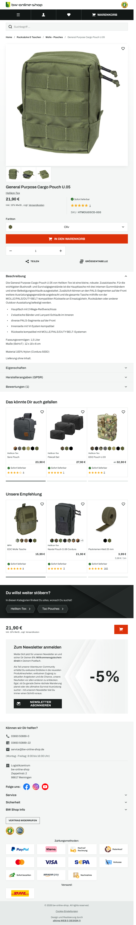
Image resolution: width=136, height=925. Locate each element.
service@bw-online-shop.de (27, 749)
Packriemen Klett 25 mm (101, 549)
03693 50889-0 (20, 736)
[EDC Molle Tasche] (26, 519)
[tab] (26, 481)
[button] (67, 795)
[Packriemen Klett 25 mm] (107, 519)
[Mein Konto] (43, 14)
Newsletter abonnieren (40, 703)
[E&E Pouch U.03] (107, 427)
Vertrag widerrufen (23, 820)
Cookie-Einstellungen (67, 911)
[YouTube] (45, 786)
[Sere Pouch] (26, 427)
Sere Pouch (13, 457)
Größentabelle (96, 261)
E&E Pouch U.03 (97, 457)
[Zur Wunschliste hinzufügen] (123, 48)
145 (106, 568)
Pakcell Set (53, 457)
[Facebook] (26, 786)
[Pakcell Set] (67, 427)
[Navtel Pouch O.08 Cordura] (67, 519)
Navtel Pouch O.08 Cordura (62, 549)
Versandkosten (36, 205)
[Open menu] (18, 14)
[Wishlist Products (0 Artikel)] (68, 14)
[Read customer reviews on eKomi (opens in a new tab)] (124, 4)
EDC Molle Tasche (16, 549)
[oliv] (67, 105)
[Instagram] (36, 786)
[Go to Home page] (26, 4)
